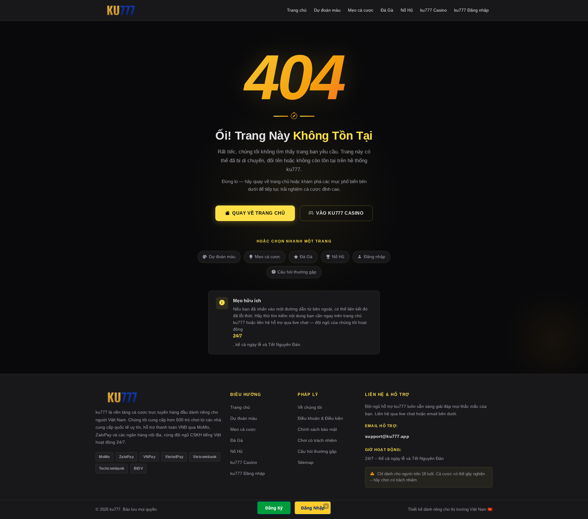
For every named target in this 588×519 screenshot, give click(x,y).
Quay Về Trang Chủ (258, 213)
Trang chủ (297, 10)
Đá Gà (387, 10)
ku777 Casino (433, 10)
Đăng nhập (374, 256)
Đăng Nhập (313, 508)
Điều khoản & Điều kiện (320, 418)
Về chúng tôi (310, 407)
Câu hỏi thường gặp (296, 272)
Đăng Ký (274, 508)
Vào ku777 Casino (340, 213)
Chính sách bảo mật (317, 429)
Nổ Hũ (407, 10)
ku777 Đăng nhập (471, 10)
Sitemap (306, 462)
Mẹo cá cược (360, 10)
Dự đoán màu (327, 10)
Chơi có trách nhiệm (317, 440)
